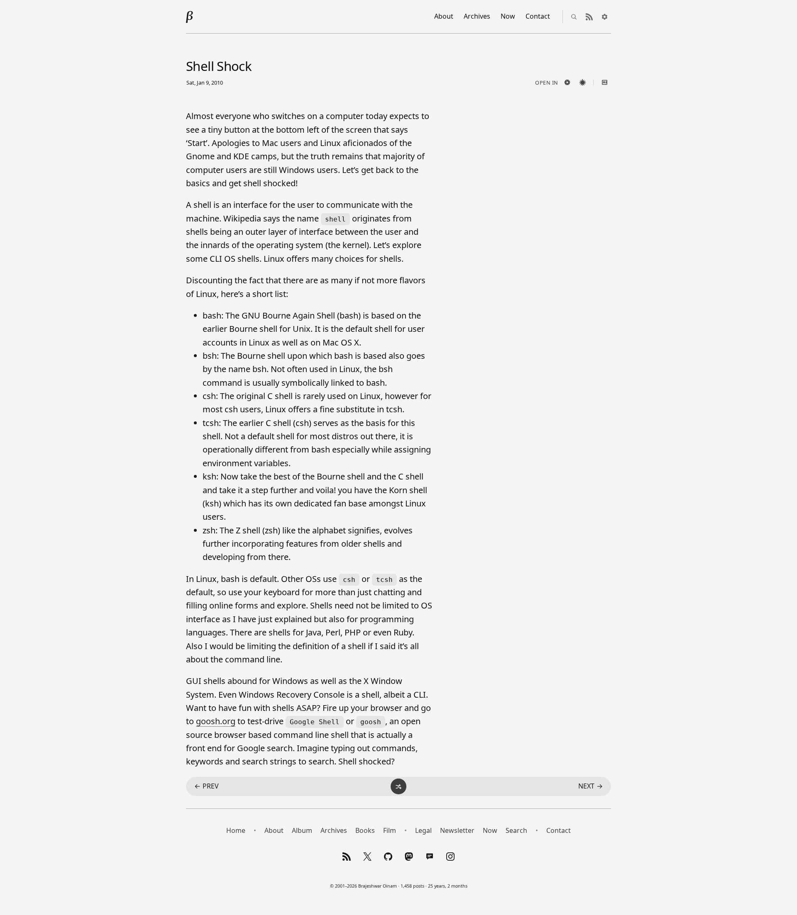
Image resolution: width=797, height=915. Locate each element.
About (443, 16)
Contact (538, 16)
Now (508, 16)
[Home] (189, 16)
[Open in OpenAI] (567, 82)
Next (590, 786)
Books (365, 830)
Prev (206, 786)
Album (302, 830)
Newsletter (457, 830)
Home (235, 830)
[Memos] (429, 856)
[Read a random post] (398, 786)
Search (516, 830)
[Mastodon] (409, 856)
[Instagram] (450, 856)
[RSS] (346, 856)
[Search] (573, 16)
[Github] (388, 856)
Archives (477, 16)
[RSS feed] (589, 16)
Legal (423, 830)
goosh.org (215, 721)
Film (389, 830)
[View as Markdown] (604, 82)
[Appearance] (604, 16)
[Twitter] (367, 856)
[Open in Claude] (582, 82)
